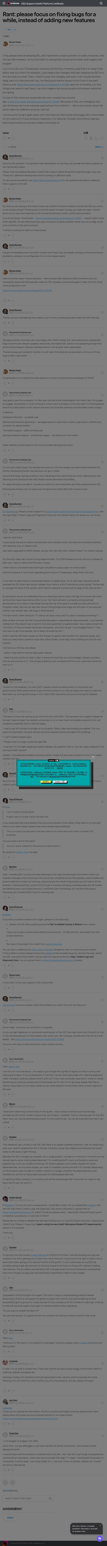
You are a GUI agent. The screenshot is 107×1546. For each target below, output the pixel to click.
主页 (13, 3)
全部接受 (46, 782)
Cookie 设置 (60, 782)
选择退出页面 (55, 777)
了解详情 (59, 768)
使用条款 (34, 775)
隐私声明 (26, 775)
